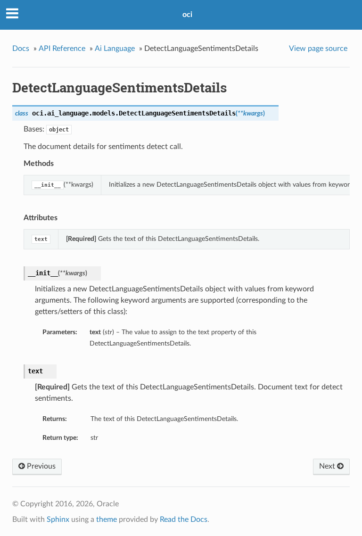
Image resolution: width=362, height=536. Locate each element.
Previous (40, 466)
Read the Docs (183, 519)
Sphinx (58, 519)
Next (328, 466)
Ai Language (115, 48)
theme (106, 519)
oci (187, 14)
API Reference (62, 48)
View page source (318, 48)
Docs (20, 48)
